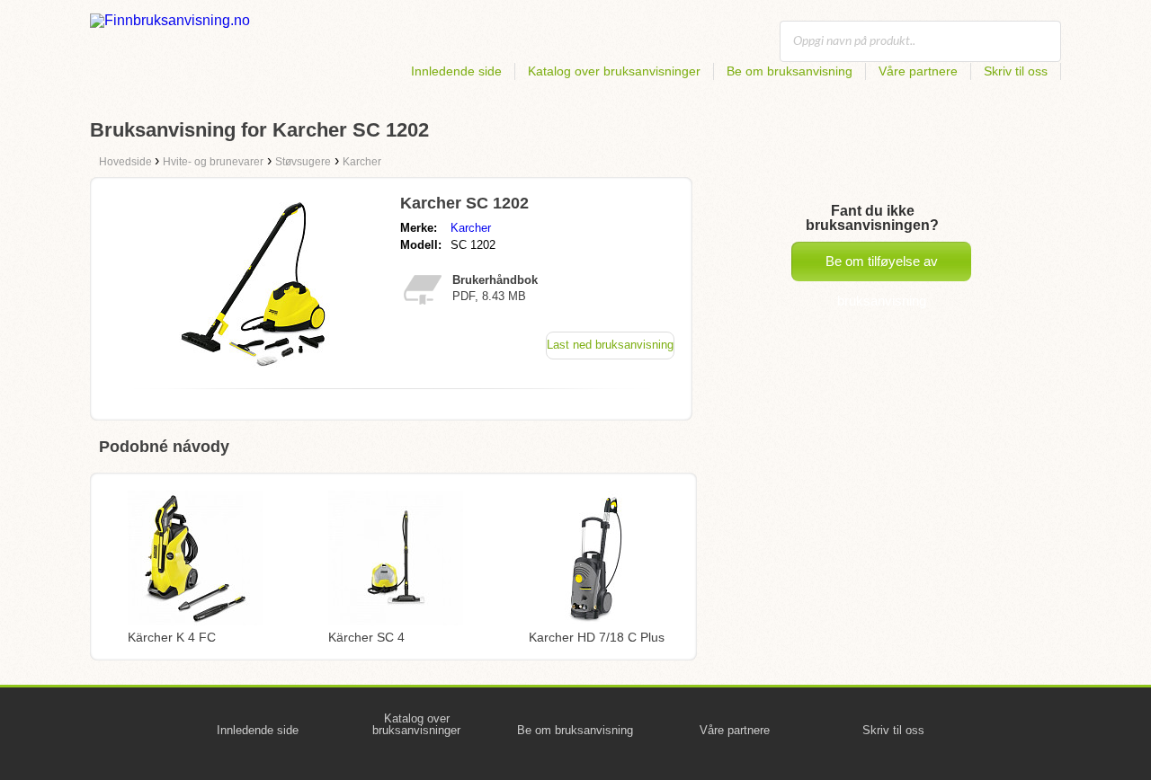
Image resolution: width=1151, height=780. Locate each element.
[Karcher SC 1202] (254, 369)
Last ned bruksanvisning (610, 344)
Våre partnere (918, 71)
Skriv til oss (1016, 71)
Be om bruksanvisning (789, 71)
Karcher (471, 228)
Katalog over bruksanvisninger (614, 71)
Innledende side (456, 71)
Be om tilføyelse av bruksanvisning (881, 267)
